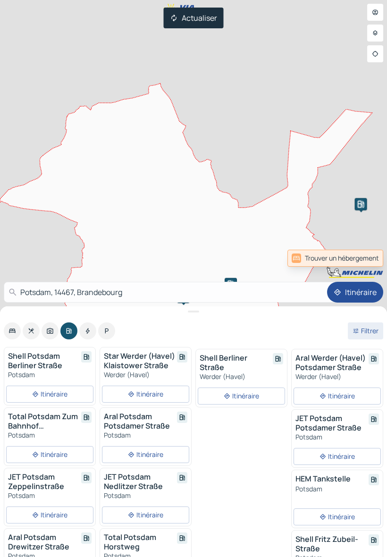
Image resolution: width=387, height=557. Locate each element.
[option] (12, 330)
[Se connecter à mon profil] (375, 12)
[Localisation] (375, 53)
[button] (361, 204)
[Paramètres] (375, 33)
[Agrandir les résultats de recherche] (193, 311)
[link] (362, 258)
